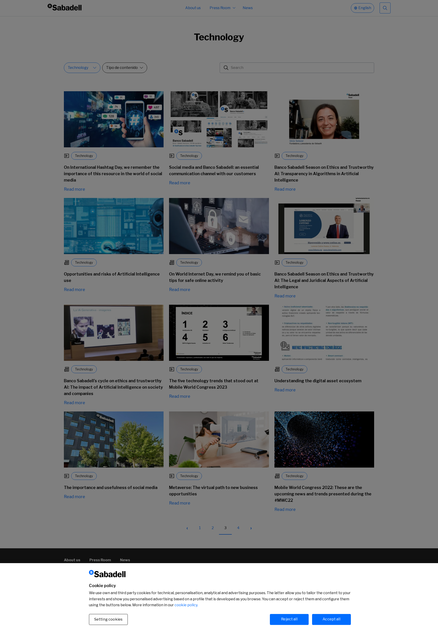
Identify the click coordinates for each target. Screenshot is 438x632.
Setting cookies (108, 619)
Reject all (289, 619)
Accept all (331, 619)
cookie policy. (186, 605)
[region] (219, 597)
